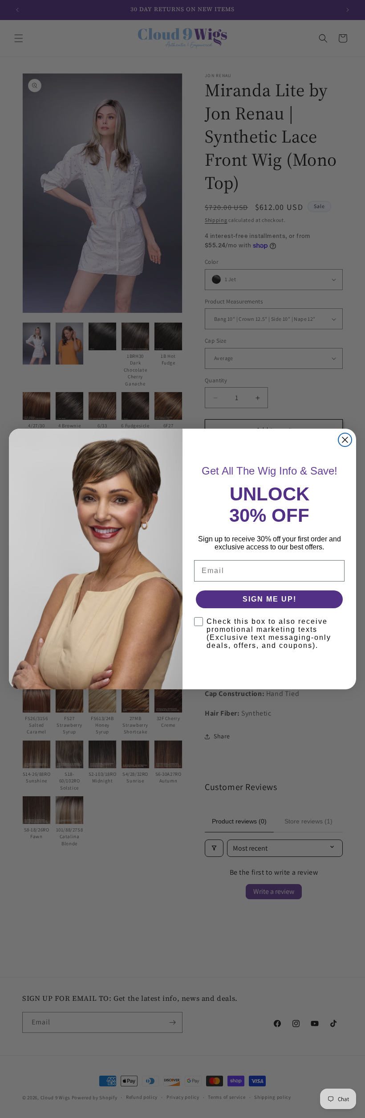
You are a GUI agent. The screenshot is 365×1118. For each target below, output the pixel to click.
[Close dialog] (345, 439)
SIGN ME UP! (269, 599)
